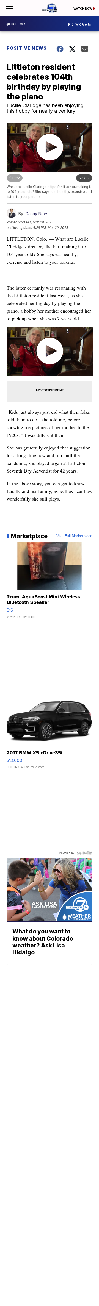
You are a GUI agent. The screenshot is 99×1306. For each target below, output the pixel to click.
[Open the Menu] (9, 8)
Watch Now (83, 8)
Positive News (27, 48)
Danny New (36, 213)
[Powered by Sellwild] (84, 853)
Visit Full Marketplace (74, 536)
